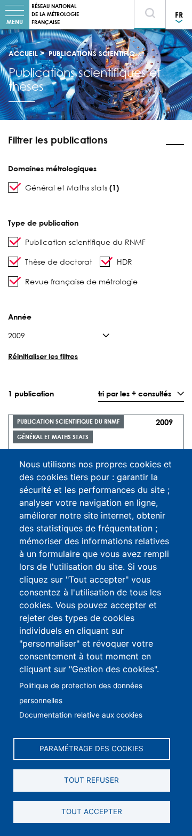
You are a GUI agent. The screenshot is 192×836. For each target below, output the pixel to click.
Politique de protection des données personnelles (80, 692)
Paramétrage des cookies (91, 748)
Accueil (23, 53)
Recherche (152, 24)
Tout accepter (91, 811)
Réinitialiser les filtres (43, 356)
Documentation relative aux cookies (80, 715)
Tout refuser (91, 780)
